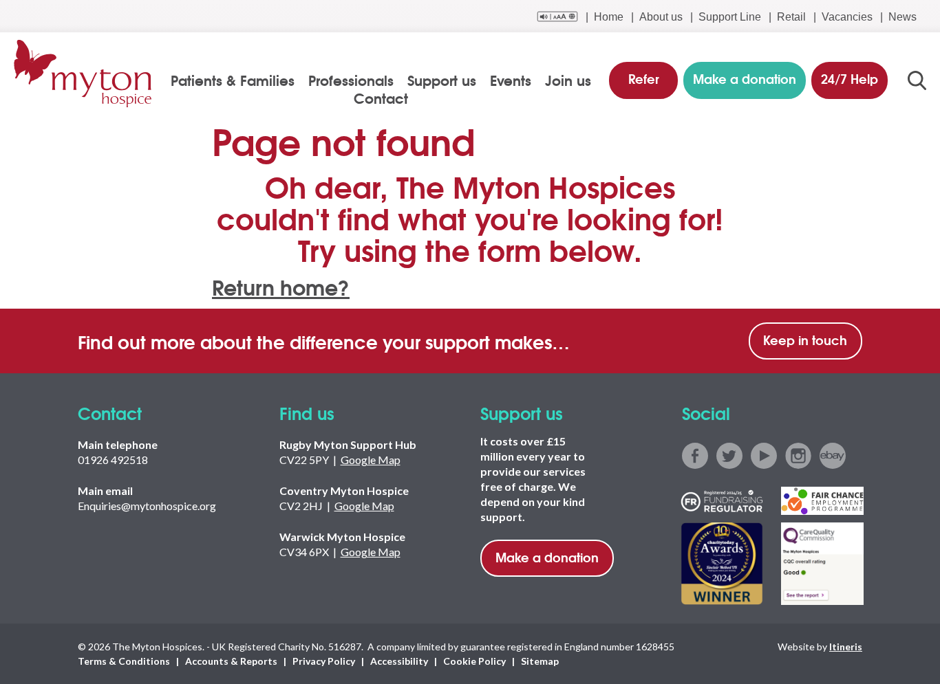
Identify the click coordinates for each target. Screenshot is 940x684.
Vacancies (847, 17)
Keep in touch (805, 339)
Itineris (845, 646)
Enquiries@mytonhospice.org (147, 505)
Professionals (351, 80)
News (902, 17)
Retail (791, 17)
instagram (798, 456)
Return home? (281, 286)
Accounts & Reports (231, 661)
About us (661, 17)
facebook (695, 456)
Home (608, 17)
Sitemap (540, 661)
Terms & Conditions (124, 661)
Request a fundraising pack (92, 585)
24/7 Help (849, 78)
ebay (833, 456)
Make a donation (547, 556)
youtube (764, 456)
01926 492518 (113, 459)
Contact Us (50, 207)
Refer (643, 78)
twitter (729, 456)
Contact (381, 98)
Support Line (729, 17)
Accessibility (399, 661)
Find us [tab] (40, 138)
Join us (568, 80)
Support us (441, 80)
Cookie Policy (474, 661)
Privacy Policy (323, 661)
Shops (38, 173)
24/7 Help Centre (64, 241)
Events (510, 80)
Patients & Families (233, 80)
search (917, 80)
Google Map (370, 459)
